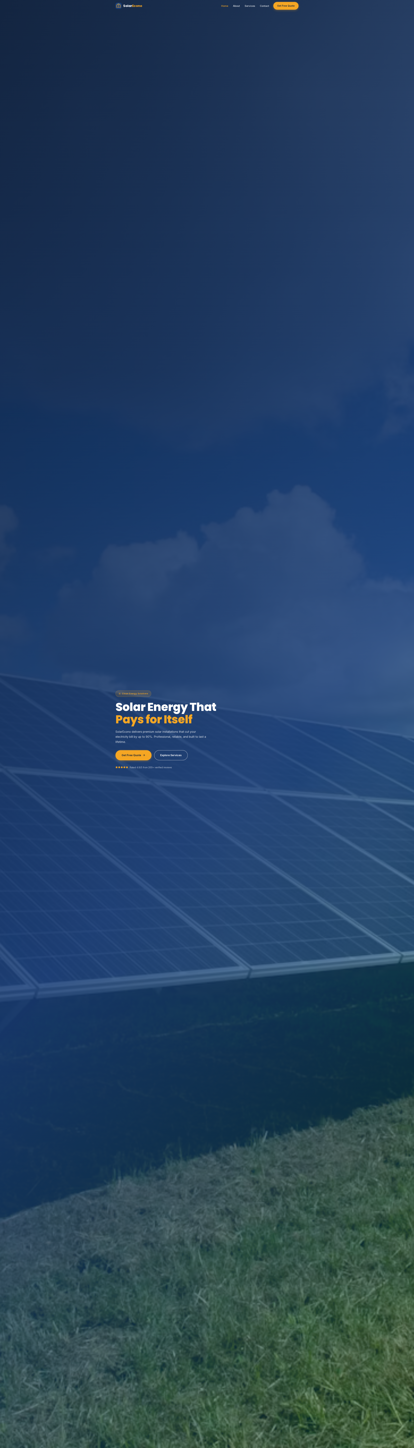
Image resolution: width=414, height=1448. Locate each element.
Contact (264, 5)
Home (224, 5)
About (236, 5)
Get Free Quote (286, 5)
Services (250, 5)
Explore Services (171, 755)
